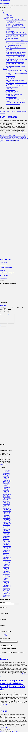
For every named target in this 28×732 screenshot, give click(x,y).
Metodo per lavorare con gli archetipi (15, 36)
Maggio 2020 (6, 537)
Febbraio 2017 (6, 582)
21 (6, 461)
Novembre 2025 (7, 480)
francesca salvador (4, 3)
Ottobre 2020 (6, 532)
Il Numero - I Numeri (8, 136)
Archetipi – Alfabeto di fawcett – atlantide (16, 34)
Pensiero (12, 140)
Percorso (5, 69)
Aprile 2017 (6, 579)
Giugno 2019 (6, 550)
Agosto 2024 (6, 499)
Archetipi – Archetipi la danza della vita (16, 20)
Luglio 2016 (6, 592)
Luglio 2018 (6, 561)
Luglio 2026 (6, 471)
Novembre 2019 (7, 546)
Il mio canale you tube (6, 267)
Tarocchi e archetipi (13, 137)
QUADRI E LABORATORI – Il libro (15, 102)
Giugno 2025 (6, 485)
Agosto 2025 (6, 483)
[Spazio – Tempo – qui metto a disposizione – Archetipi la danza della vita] (0, 676)
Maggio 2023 (6, 518)
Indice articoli (3, 262)
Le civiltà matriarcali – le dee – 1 (14, 50)
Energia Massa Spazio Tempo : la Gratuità (16, 83)
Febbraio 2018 (6, 568)
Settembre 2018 (7, 560)
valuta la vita (9, 88)
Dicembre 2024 (7, 494)
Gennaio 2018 (6, 569)
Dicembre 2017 (7, 571)
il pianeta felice (10, 84)
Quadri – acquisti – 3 (11, 95)
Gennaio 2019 (6, 555)
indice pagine (9, 17)
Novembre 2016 (7, 586)
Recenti (5, 635)
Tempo (3, 710)
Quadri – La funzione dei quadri (14, 94)
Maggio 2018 (6, 564)
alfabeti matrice (10, 31)
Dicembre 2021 (7, 523)
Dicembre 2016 (7, 585)
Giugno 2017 (6, 576)
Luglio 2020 (6, 534)
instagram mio (4, 275)
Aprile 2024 (6, 505)
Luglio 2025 (6, 484)
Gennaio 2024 (6, 508)
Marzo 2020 (6, 540)
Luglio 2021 (6, 526)
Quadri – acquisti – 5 (11, 98)
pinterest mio (3, 278)
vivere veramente (10, 76)
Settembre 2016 (7, 589)
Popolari (5, 634)
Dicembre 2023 (7, 509)
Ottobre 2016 (6, 588)
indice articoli (9, 15)
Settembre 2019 (7, 547)
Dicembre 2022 (7, 519)
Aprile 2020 (6, 539)
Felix (1, 136)
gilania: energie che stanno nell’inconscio (16, 52)
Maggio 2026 (6, 474)
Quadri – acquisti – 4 (11, 97)
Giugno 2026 (6, 473)
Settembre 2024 (7, 498)
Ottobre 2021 (6, 525)
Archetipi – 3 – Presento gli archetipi (15, 25)
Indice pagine (3, 264)
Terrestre (21, 137)
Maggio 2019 (6, 551)
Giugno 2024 (6, 502)
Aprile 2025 (6, 488)
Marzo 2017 (6, 581)
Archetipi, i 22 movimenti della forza (15, 32)
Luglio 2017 (6, 575)
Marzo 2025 (6, 490)
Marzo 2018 (6, 567)
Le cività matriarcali (8, 46)
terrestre (17, 140)
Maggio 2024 (6, 504)
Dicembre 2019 (7, 544)
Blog (4, 13)
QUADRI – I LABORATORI (10, 91)
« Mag (1, 464)
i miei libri (3, 305)
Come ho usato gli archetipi (13, 22)
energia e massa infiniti (5, 138)
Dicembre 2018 (7, 557)
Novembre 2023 (7, 511)
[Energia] (0, 655)
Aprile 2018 (6, 565)
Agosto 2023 (6, 515)
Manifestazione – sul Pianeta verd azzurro (16, 85)
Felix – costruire (8, 116)
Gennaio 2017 (6, 583)
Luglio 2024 (6, 501)
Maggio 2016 (6, 595)
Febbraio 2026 (6, 477)
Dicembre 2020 (7, 530)
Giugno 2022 (6, 520)
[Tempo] (0, 707)
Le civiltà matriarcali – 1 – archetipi (15, 63)
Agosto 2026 (6, 470)
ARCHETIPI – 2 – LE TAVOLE (14, 21)
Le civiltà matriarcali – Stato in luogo (15, 64)
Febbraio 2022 (6, 522)
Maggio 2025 (6, 487)
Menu (2, 10)
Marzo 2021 (6, 527)
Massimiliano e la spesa (12, 87)
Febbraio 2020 (6, 541)
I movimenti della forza (20, 138)
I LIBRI (5, 39)
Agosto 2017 (6, 574)
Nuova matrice (17, 136)
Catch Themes (14, 731)
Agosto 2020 (6, 533)
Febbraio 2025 (6, 491)
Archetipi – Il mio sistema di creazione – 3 (16, 70)
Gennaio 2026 (6, 478)
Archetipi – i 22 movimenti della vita (15, 35)
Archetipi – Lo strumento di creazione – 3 (16, 71)
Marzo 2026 (6, 476)
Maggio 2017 (6, 578)
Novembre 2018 (7, 558)
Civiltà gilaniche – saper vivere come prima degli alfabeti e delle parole (16, 59)
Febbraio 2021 (6, 529)
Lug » (5, 464)
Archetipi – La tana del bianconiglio (15, 62)
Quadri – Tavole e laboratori (13, 104)
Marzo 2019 (6, 554)
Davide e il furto (10, 78)
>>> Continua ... (24, 674)
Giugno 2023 (6, 516)
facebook (2, 270)
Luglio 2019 (6, 548)
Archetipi (5, 18)
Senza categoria (4, 137)
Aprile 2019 (6, 553)
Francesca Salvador (21, 111)
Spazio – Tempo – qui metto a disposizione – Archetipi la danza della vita (16, 44)
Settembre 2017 (7, 572)
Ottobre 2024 (6, 497)
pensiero (24, 136)
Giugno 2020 (6, 536)
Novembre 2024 (7, 495)
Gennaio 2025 (6, 492)
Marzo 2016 (6, 596)
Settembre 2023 (7, 513)
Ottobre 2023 (6, 512)
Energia (4, 658)
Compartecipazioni (10, 77)
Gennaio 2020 (6, 543)
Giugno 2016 (6, 593)
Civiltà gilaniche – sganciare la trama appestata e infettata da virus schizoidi (15, 54)
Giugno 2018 (6, 562)
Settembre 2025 (7, 481)
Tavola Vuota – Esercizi (12, 38)
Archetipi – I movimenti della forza (14, 24)
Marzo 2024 (6, 506)
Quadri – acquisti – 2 (11, 92)
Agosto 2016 (6, 590)
